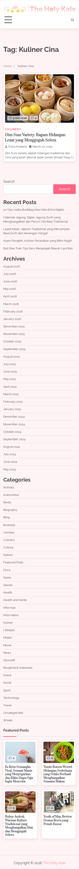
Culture (8, 547)
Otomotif (9, 660)
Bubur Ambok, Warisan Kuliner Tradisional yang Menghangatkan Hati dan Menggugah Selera (19, 826)
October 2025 (12, 341)
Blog (6, 517)
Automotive (11, 495)
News (7, 652)
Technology (11, 697)
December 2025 (14, 326)
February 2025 (13, 401)
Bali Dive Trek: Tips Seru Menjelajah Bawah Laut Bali (38, 248)
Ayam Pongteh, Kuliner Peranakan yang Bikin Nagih (37, 240)
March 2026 (11, 304)
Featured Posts (13, 562)
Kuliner (8, 622)
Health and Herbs (15, 600)
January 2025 (12, 409)
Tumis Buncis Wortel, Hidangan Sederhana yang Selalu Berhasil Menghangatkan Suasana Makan (57, 774)
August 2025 (11, 356)
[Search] (72, 20)
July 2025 (9, 364)
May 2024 (9, 469)
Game (7, 577)
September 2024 (14, 439)
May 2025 (9, 379)
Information (11, 615)
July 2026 (9, 274)
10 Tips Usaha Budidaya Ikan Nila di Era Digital (33, 209)
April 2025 (10, 386)
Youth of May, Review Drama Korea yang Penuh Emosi (57, 820)
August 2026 (11, 266)
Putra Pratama (17, 146)
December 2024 (14, 416)
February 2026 (13, 311)
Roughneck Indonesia (17, 667)
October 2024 (12, 431)
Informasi (9, 607)
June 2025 (10, 371)
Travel (7, 705)
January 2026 (12, 319)
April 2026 (10, 296)
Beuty (7, 502)
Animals (8, 487)
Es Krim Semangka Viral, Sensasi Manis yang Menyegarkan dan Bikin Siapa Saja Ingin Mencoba (19, 774)
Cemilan (8, 532)
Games (8, 585)
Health (7, 592)
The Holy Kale (54, 863)
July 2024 (9, 454)
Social (7, 682)
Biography (10, 509)
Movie (7, 645)
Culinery (13, 129)
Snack (7, 675)
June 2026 (10, 281)
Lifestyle (9, 630)
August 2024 (11, 446)
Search (9, 181)
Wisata (7, 720)
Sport (7, 690)
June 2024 (10, 461)
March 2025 (11, 394)
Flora (6, 570)
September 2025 (14, 349)
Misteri (7, 637)
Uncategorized (13, 712)
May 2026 (9, 288)
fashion (8, 555)
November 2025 (14, 334)
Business (9, 525)
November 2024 (14, 424)
